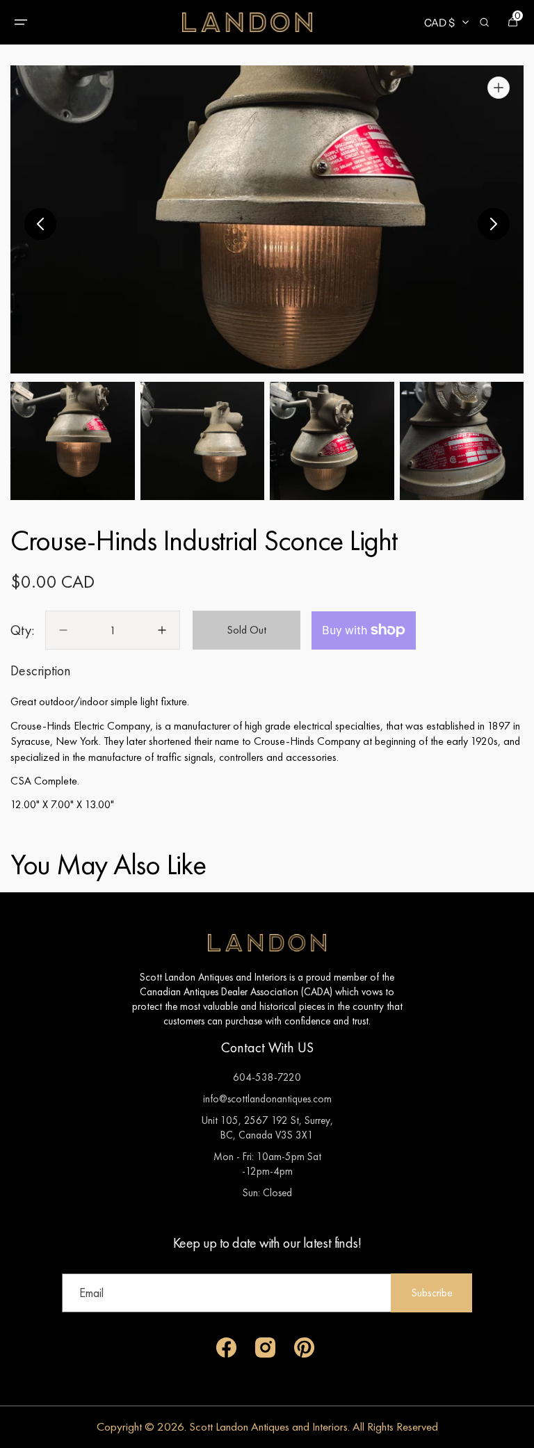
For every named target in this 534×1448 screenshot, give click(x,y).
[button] (21, 22)
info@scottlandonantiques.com (267, 1098)
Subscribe (432, 1292)
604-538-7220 (267, 1077)
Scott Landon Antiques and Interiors (268, 1426)
